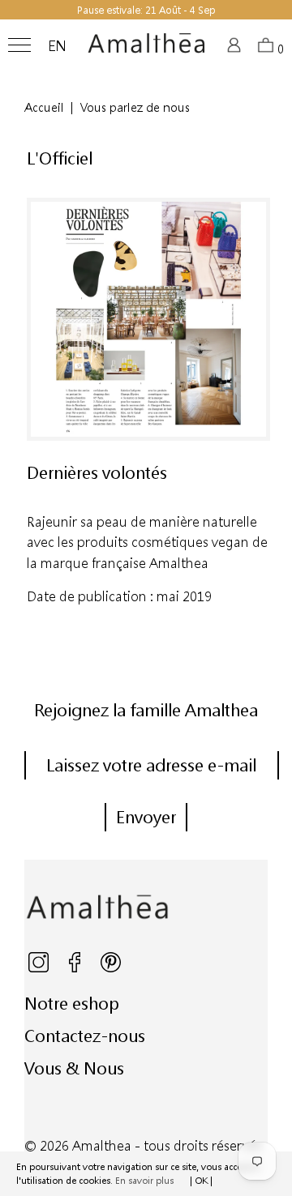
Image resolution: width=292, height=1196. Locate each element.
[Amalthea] (147, 49)
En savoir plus (144, 1180)
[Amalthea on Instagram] (39, 969)
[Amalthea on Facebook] (76, 969)
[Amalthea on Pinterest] (111, 969)
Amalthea (101, 1145)
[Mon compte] (236, 50)
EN (57, 46)
